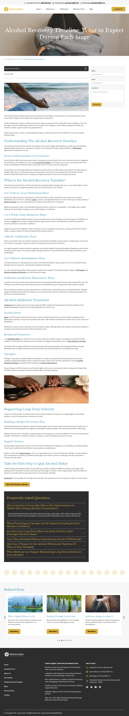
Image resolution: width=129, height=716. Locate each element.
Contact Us (96, 105)
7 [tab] (69, 640)
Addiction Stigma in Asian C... (61, 616)
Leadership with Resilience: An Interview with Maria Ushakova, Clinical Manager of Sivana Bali (63, 674)
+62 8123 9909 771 (72, 3)
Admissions (50, 9)
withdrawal (77, 148)
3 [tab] (61, 640)
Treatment (8, 305)
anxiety (34, 200)
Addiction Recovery (17, 59)
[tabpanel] (25, 614)
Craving (13, 221)
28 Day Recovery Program (13, 682)
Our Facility (8, 678)
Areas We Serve (9, 669)
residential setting (13, 339)
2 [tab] (59, 640)
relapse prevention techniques (15, 272)
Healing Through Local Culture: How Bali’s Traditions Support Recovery (64, 686)
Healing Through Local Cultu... (23, 616)
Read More (14, 631)
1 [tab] (57, 640)
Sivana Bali (8, 478)
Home (6, 59)
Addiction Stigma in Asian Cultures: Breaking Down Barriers (63, 692)
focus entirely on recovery (77, 341)
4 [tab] (63, 640)
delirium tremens (10, 202)
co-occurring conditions (42, 162)
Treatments (64, 9)
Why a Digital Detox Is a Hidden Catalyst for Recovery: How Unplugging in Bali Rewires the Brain (64, 680)
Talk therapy (80, 270)
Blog (91, 9)
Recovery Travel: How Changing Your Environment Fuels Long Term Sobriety (62, 668)
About (38, 9)
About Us (7, 673)
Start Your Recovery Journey (17, 484)
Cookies (7, 695)
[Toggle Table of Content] (84, 68)
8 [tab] (71, 640)
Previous (5, 617)
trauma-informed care (49, 363)
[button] (41, 9)
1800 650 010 (46, 3)
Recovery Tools (78, 9)
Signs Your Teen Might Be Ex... (100, 616)
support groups (24, 453)
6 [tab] (67, 640)
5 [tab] (65, 640)
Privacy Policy (9, 691)
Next (123, 617)
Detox (6, 317)
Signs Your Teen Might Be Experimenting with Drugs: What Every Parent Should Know (63, 699)
